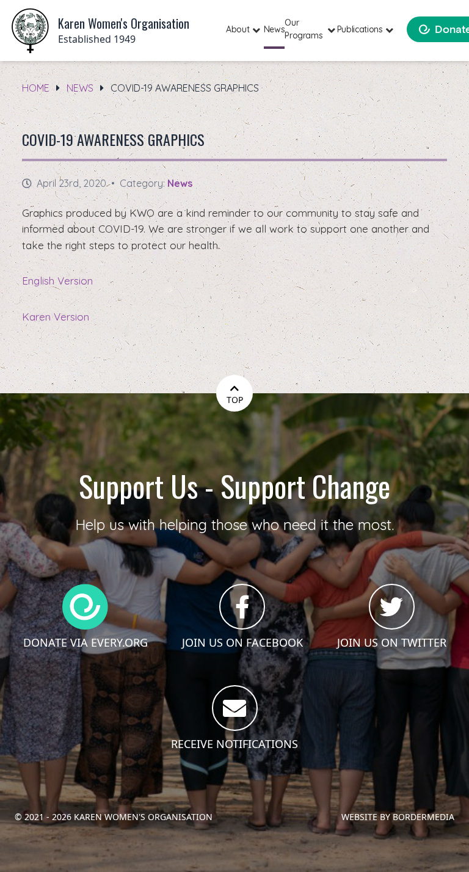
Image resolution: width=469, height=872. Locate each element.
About (237, 29)
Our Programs (303, 29)
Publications (360, 29)
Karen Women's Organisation (143, 817)
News (274, 29)
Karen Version (55, 316)
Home (35, 88)
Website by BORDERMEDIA (397, 817)
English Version (57, 280)
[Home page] (30, 31)
